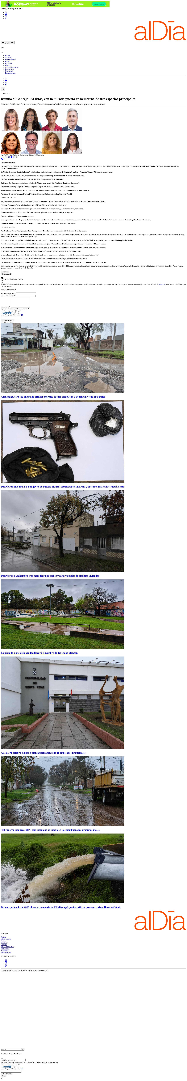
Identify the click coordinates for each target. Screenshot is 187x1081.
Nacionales (9, 71)
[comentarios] (2, 159)
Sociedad (8, 57)
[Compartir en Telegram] (12, 157)
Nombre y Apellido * (8, 293)
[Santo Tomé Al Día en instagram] (6, 16)
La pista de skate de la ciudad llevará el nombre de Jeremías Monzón (39, 652)
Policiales (8, 63)
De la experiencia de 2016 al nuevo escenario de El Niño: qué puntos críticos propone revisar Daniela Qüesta (61, 907)
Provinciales (9, 69)
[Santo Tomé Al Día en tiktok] (6, 18)
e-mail (3, 1060)
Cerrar (4, 1076)
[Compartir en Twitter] (6, 157)
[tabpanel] (93, 276)
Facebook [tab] (5, 272)
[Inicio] (93, 40)
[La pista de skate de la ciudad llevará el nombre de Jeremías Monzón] (62, 648)
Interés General (10, 59)
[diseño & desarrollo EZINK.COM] (93, 1047)
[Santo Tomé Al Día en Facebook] (6, 14)
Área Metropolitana (12, 67)
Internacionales (10, 73)
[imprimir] (4, 159)
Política (7, 61)
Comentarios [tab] (6, 274)
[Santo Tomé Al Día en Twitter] (6, 12)
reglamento (162, 284)
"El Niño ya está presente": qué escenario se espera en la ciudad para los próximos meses (50, 829)
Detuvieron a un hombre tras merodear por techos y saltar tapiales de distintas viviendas (50, 575)
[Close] (2, 52)
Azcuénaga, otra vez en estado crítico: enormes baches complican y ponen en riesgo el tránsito (53, 396)
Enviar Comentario (7, 320)
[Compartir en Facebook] (4, 157)
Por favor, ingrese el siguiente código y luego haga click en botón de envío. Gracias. (29, 1062)
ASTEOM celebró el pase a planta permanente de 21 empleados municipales (43, 752)
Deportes (8, 65)
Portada (7, 55)
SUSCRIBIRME (7, 1074)
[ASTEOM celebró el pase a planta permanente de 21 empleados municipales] (62, 748)
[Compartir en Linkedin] (14, 157)
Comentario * (6, 307)
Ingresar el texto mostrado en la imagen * (15, 309)
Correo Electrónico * (8, 296)
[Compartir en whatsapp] (9, 157)
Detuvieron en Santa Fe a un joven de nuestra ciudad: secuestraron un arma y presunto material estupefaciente (62, 486)
